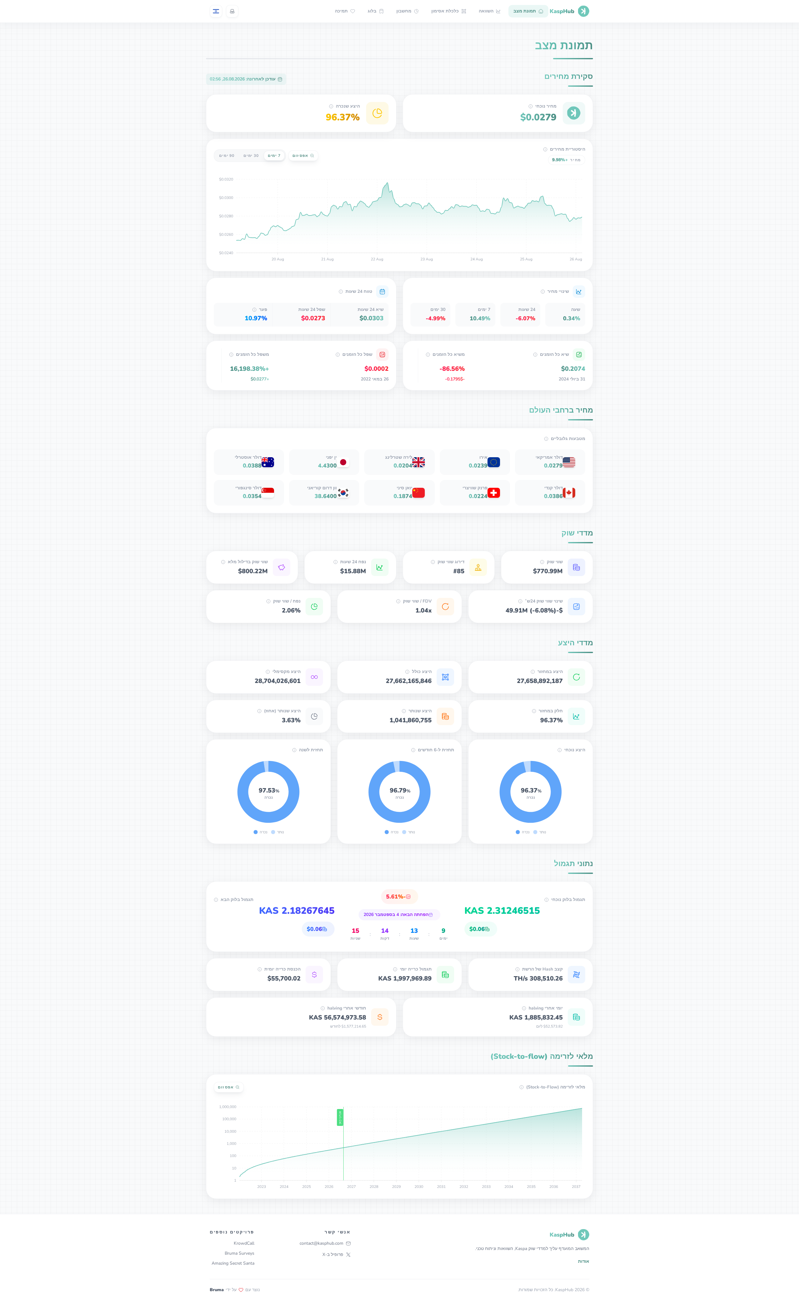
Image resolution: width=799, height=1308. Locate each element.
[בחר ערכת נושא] (232, 11)
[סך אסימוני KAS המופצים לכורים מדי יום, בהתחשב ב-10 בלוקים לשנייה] (395, 969)
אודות (583, 1261)
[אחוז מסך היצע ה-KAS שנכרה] (331, 106)
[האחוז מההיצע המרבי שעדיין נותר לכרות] (259, 711)
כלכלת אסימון (445, 11)
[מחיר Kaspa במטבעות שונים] (546, 439)
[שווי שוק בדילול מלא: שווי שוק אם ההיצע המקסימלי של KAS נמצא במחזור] (223, 562)
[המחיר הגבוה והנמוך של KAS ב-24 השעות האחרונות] (341, 291)
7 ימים (274, 155)
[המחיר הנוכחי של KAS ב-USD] (530, 106)
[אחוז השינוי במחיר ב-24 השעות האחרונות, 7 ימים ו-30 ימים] (543, 291)
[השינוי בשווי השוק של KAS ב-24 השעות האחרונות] (520, 601)
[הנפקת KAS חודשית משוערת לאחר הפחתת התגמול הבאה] (323, 1008)
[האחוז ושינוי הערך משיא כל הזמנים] (428, 354)
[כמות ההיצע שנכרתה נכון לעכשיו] (559, 750)
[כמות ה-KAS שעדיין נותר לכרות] (404, 711)
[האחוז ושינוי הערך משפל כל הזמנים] (231, 354)
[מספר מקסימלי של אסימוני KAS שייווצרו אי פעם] (268, 672)
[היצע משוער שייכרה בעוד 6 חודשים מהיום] (413, 750)
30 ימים (251, 155)
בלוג (372, 11)
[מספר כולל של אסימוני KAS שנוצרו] (407, 672)
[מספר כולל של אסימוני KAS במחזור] (533, 672)
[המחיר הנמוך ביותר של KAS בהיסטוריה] (338, 354)
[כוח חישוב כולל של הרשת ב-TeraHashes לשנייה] (517, 969)
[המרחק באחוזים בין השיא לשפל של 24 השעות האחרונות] (254, 310)
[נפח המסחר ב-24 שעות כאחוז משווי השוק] (268, 601)
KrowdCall (244, 1243)
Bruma (217, 1290)
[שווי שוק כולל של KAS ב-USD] (542, 562)
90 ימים (226, 155)
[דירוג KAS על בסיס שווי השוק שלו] (433, 562)
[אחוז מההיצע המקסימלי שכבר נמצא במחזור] (534, 711)
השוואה (486, 11)
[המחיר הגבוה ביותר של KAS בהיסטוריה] (535, 354)
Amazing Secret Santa (233, 1263)
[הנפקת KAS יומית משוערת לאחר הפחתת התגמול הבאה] (524, 1008)
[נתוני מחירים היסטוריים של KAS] (545, 149)
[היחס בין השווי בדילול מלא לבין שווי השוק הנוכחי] (398, 601)
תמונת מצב (524, 11)
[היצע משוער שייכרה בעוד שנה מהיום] (294, 750)
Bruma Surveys (239, 1253)
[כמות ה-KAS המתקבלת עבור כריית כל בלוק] (546, 900)
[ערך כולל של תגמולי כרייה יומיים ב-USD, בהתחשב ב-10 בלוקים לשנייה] (259, 969)
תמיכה (341, 11)
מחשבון (403, 11)
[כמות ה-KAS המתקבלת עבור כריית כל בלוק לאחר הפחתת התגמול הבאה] (216, 900)
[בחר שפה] (216, 11)
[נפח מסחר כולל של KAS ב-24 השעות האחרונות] (335, 562)
